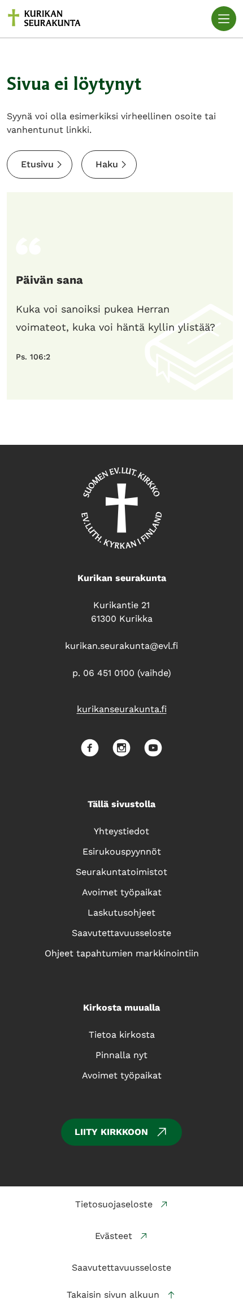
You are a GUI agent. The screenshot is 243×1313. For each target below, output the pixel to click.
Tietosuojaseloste (114, 1204)
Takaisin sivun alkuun (113, 1294)
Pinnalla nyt (121, 1055)
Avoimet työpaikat (122, 1075)
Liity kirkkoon (111, 1131)
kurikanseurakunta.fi (122, 709)
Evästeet (113, 1235)
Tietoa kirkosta (122, 1034)
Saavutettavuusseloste (121, 1267)
